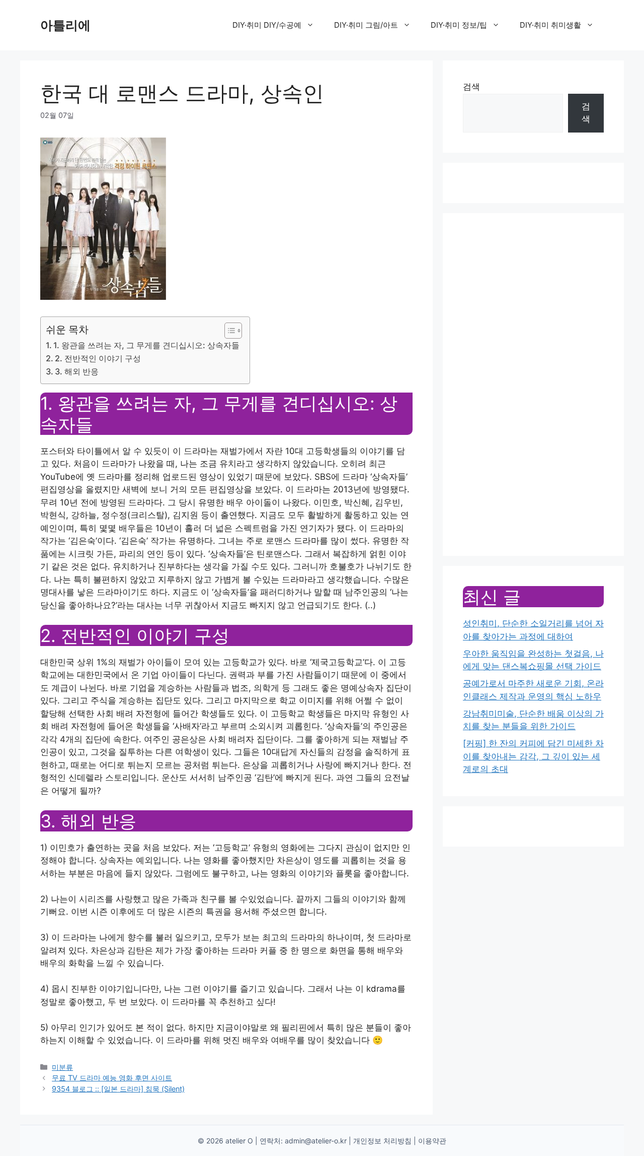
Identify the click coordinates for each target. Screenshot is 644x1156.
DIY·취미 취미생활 (550, 25)
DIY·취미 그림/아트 (366, 25)
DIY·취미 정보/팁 (459, 25)
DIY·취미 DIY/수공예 (266, 25)
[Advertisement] (533, 384)
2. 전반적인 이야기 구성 (98, 358)
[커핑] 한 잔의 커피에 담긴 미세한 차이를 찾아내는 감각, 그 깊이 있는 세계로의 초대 (533, 756)
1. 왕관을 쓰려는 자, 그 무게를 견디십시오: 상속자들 (146, 345)
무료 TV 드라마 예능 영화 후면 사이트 (112, 1077)
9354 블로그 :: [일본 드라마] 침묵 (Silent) (118, 1088)
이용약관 (432, 1140)
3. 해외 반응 (77, 371)
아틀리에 (65, 25)
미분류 (62, 1067)
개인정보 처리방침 (382, 1140)
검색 (471, 87)
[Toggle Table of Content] (228, 330)
